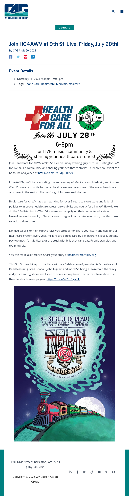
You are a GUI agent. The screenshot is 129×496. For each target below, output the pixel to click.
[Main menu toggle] (122, 11)
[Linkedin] (33, 57)
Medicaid (61, 84)
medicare (74, 84)
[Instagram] (84, 472)
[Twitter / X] (106, 472)
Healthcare (48, 84)
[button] (113, 11)
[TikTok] (91, 472)
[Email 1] (113, 472)
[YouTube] (99, 472)
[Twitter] (18, 57)
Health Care (32, 84)
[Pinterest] (25, 57)
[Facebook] (10, 57)
